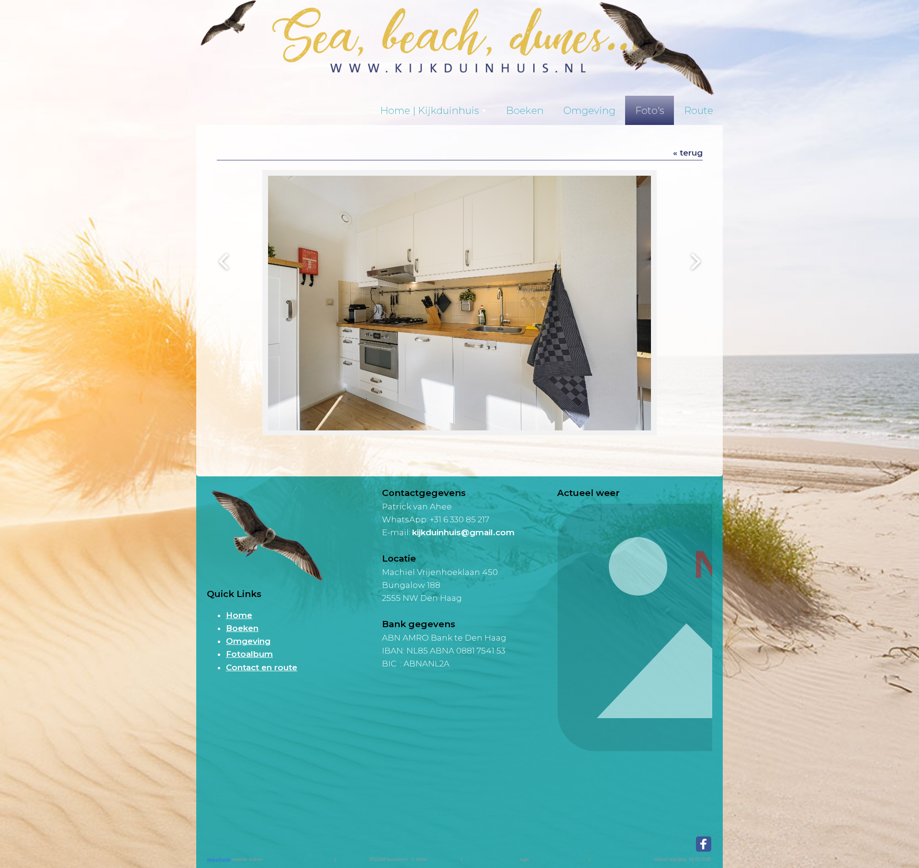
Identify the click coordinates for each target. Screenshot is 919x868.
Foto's (649, 110)
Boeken (525, 110)
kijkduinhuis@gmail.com (463, 532)
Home (239, 615)
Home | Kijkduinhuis (429, 110)
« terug (688, 153)
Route (698, 110)
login (524, 859)
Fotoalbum (249, 654)
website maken (246, 859)
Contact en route (261, 667)
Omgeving (589, 110)
